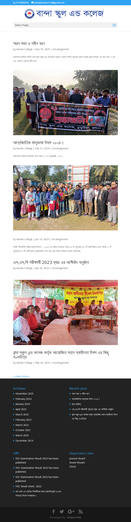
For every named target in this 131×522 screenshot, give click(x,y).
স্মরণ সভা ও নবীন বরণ (29, 43)
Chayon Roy (74, 517)
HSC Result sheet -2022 (28, 486)
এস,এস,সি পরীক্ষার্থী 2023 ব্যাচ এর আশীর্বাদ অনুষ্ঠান (51, 262)
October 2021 (23, 430)
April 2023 (21, 409)
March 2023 (22, 414)
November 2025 (24, 393)
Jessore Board (77, 458)
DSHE (72, 466)
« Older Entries (21, 376)
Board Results (77, 462)
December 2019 (24, 440)
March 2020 (22, 435)
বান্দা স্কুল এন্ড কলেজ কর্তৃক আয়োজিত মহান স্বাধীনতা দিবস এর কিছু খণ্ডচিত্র (61, 354)
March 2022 (22, 425)
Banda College (24, 49)
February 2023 (23, 419)
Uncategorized (61, 49)
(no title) (76, 404)
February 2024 (23, 398)
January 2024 (23, 404)
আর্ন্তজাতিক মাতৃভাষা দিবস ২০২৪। (38, 142)
